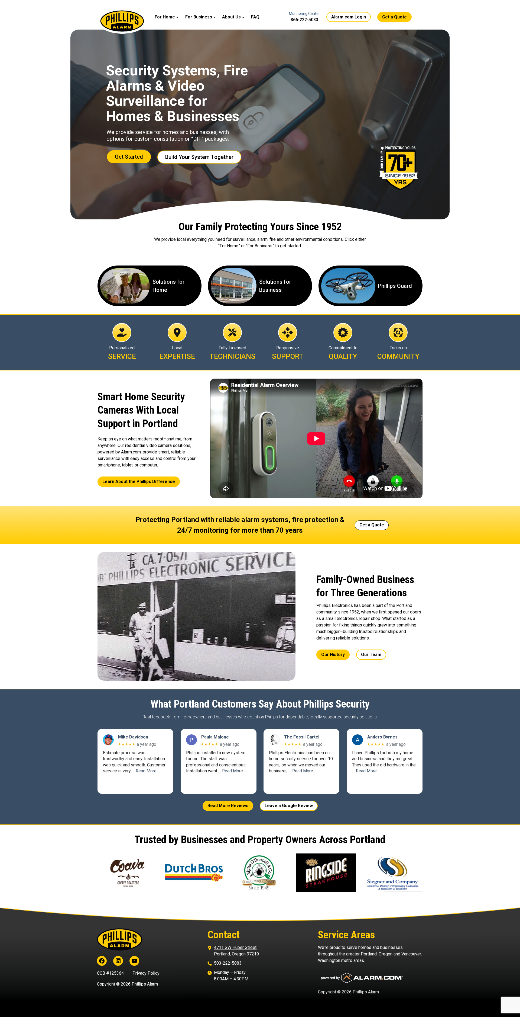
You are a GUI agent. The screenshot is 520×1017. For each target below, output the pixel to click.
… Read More (144, 770)
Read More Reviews (227, 805)
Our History (333, 654)
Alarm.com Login (348, 17)
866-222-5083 (304, 19)
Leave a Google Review (289, 805)
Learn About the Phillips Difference (138, 481)
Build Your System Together (199, 157)
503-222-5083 (228, 963)
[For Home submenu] (177, 17)
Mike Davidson (133, 737)
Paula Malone (215, 737)
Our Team (371, 654)
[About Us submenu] (243, 17)
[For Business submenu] (214, 17)
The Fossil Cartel (301, 737)
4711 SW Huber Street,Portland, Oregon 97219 (236, 951)
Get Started (129, 156)
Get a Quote (394, 17)
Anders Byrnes (382, 737)
